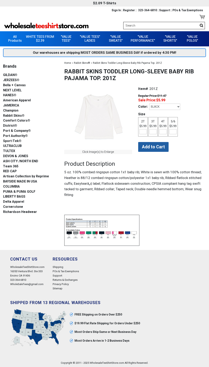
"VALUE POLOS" (192, 38)
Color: (143, 106)
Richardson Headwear (20, 212)
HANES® (9, 95)
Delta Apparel (13, 202)
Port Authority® (15, 136)
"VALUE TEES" (66, 38)
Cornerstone (13, 207)
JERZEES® (11, 80)
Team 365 (10, 166)
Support (164, 10)
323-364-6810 (147, 10)
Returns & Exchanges (65, 280)
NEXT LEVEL (12, 90)
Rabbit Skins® (82, 63)
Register (129, 10)
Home (67, 63)
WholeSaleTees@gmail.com (26, 284)
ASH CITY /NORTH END (20, 161)
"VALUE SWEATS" (115, 38)
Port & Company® (17, 131)
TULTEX (9, 151)
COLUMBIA (11, 187)
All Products (15, 38)
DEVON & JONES (15, 156)
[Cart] (202, 17)
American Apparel (17, 100)
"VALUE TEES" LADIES (90, 38)
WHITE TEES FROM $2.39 (40, 38)
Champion (10, 111)
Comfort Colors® (16, 121)
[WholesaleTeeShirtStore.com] (53, 25)
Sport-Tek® (12, 141)
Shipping (58, 267)
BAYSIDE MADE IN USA (20, 181)
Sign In (116, 10)
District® (10, 126)
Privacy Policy (61, 284)
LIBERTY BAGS (14, 197)
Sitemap (57, 288)
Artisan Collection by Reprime (26, 176)
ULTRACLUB (12, 146)
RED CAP (10, 171)
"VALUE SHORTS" (170, 38)
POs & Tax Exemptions (187, 10)
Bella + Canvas (14, 85)
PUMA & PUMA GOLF (19, 192)
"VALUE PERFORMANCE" (143, 38)
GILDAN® (10, 75)
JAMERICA (11, 105)
